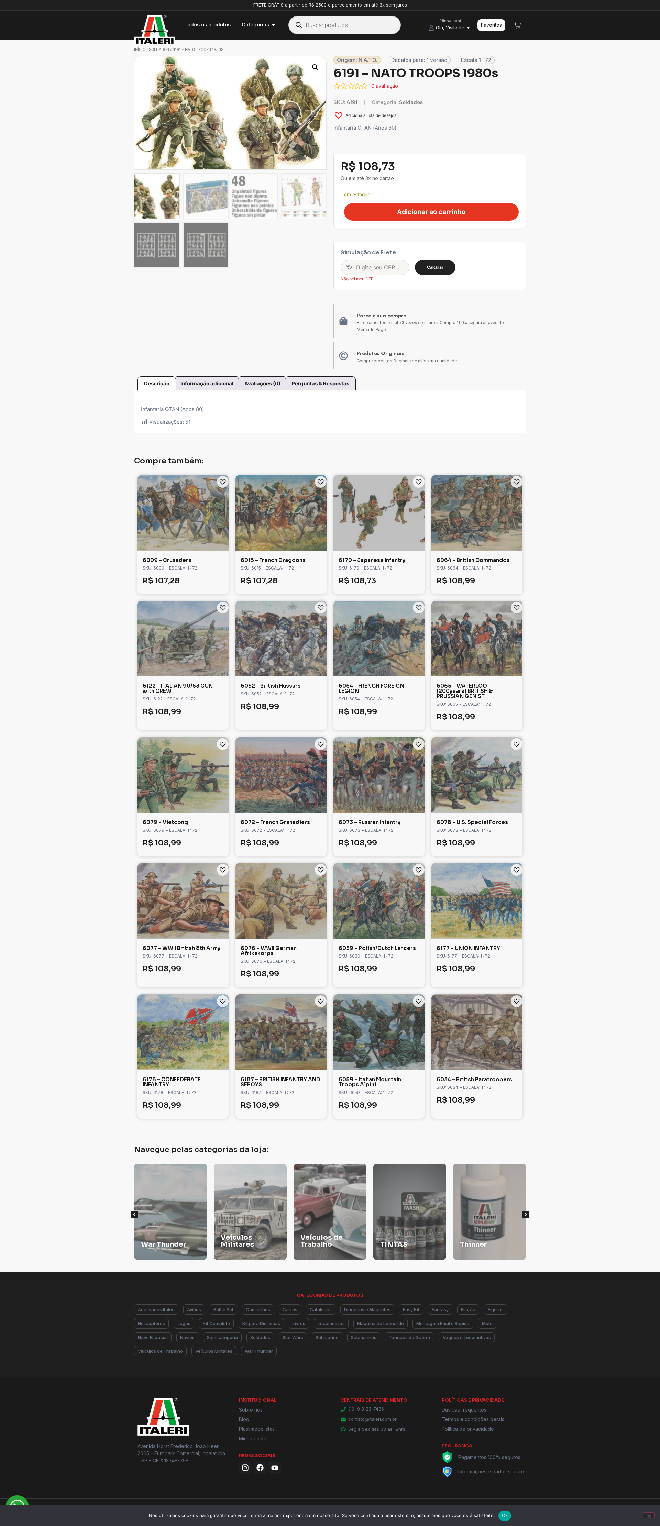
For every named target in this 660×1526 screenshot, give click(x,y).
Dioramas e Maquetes (367, 1309)
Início (139, 49)
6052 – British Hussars (271, 686)
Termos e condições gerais (473, 1419)
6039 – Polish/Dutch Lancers (377, 948)
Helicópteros (151, 1323)
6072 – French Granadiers (275, 822)
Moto (487, 1323)
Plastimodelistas (257, 1429)
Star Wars (293, 1337)
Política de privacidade (468, 1429)
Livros (299, 1323)
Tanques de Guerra (409, 1337)
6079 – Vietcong (165, 822)
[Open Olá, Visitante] (468, 27)
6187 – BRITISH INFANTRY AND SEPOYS (280, 1082)
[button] (315, 67)
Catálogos (321, 1309)
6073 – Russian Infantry (369, 822)
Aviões (194, 1309)
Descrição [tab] (156, 383)
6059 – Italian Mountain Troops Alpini (370, 1082)
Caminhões (258, 1309)
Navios (187, 1337)
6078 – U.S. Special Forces (472, 822)
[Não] (649, 1515)
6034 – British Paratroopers (474, 1079)
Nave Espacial (153, 1337)
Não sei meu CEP (357, 278)
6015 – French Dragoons (273, 560)
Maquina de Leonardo (380, 1323)
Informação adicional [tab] (206, 383)
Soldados (159, 49)
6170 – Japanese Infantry (372, 560)
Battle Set (223, 1309)
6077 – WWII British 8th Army (181, 948)
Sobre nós (251, 1410)
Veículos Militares (213, 1351)
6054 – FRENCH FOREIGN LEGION (371, 688)
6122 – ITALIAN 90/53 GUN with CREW (178, 688)
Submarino (327, 1337)
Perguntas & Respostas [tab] (320, 383)
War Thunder (259, 1351)
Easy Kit (411, 1309)
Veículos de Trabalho (160, 1351)
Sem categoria (222, 1337)
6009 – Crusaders (167, 560)
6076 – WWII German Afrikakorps (269, 950)
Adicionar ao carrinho (431, 212)
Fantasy (440, 1309)
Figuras (496, 1309)
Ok (505, 1515)
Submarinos (363, 1337)
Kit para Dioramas (261, 1323)
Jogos (183, 1323)
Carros (290, 1309)
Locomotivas (331, 1323)
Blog (244, 1419)
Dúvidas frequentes (464, 1410)
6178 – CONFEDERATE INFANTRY (172, 1082)
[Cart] (517, 25)
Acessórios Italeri (156, 1309)
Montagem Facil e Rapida (443, 1323)
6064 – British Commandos (473, 560)
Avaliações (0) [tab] (262, 383)
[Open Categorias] (273, 25)
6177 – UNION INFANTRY (468, 948)
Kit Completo (216, 1323)
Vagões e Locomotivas (467, 1337)
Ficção (468, 1309)
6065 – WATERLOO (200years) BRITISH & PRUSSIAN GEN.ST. (465, 691)
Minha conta (252, 1438)
